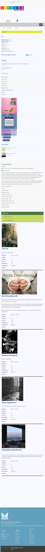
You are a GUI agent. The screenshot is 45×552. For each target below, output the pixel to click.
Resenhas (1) (3, 94)
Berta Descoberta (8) (9, 296)
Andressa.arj (11, 51)
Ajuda (30, 532)
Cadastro (18, 1)
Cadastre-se (5, 536)
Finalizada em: (5, 265)
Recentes (8, 1)
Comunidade (9, 27)
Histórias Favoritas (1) (8, 216)
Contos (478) (3, 79)
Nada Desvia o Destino (11, 124)
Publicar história (12, 2)
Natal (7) (3, 92)
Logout (4, 538)
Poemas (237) (4, 81)
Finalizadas (13, 1)
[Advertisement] (10, 15)
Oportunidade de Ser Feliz (11, 153)
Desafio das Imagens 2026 (6, 67)
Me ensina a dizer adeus (11, 147)
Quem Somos (32, 534)
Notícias (4, 61)
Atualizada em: (5, 324)
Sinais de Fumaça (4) (9, 355)
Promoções (31, 528)
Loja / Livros (31, 538)
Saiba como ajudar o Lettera (8, 54)
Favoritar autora (6, 170)
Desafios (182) (4, 85)
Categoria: (4, 255)
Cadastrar (9, 21)
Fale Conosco (32, 542)
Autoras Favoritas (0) (8, 220)
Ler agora (4, 267)
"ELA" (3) (5, 249)
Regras (30, 530)
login (18, 168)
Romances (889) (4, 77)
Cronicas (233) (4, 83)
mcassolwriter (16, 27)
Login (9, 20)
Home (5, 1)
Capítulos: (4, 257)
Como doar (31, 536)
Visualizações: (4, 263)
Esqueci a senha (6, 534)
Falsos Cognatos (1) (9, 402)
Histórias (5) (5, 213)
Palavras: (3, 261)
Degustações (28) (4, 87)
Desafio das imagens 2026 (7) (7, 90)
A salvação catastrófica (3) (11, 450)
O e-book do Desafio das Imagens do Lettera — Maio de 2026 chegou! (15, 63)
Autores (17, 540)
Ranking (17, 538)
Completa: (4, 259)
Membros (17, 542)
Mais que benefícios (10, 118)
